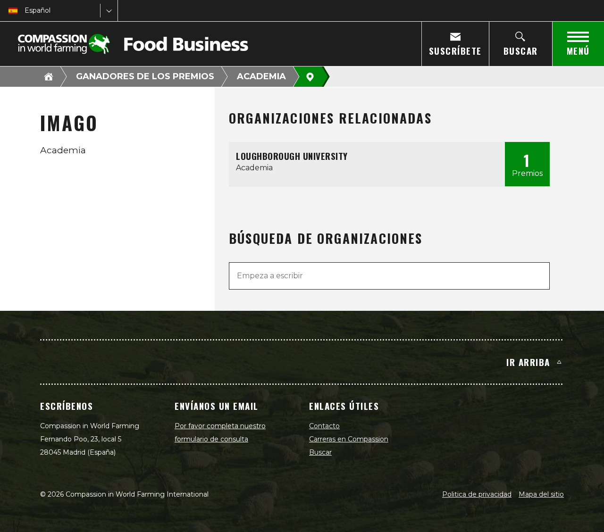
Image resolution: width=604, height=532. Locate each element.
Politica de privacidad (477, 494)
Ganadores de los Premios (145, 76)
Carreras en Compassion (348, 439)
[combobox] (25, 11)
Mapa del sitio (541, 494)
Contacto (324, 426)
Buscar (320, 452)
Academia (261, 76)
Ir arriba (528, 361)
